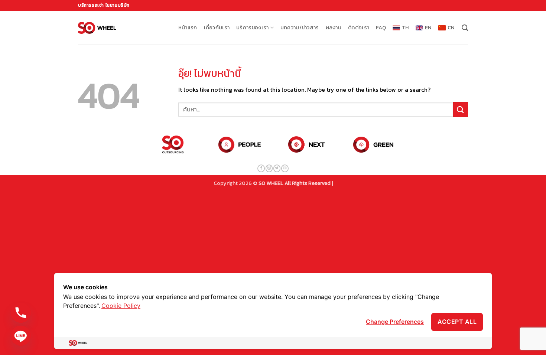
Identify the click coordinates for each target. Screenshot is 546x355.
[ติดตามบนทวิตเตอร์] (276, 168)
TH (405, 27)
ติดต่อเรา (358, 27)
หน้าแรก (187, 27)
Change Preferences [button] (395, 321)
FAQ (381, 27)
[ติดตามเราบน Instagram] (269, 168)
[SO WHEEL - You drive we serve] (97, 27)
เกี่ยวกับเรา (217, 27)
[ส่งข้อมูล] (460, 109)
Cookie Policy (120, 305)
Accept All (457, 321)
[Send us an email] (284, 168)
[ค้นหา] (465, 28)
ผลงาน (333, 27)
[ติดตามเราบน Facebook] (260, 168)
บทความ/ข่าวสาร (299, 27)
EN (428, 27)
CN (451, 27)
